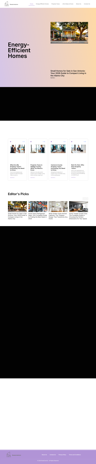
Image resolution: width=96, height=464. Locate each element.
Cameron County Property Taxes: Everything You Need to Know (58, 167)
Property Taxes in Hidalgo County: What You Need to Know (37, 167)
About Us (78, 4)
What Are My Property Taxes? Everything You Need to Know (17, 167)
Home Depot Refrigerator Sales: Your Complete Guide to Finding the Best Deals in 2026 (37, 216)
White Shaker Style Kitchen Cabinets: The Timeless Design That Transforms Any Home (58, 216)
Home (31, 4)
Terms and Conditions (75, 454)
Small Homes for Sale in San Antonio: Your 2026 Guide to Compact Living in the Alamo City (68, 73)
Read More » (53, 77)
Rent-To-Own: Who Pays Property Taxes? (77, 166)
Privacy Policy (62, 454)
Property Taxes (56, 4)
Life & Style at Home (67, 4)
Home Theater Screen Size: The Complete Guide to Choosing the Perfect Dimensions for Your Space (78, 216)
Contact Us (87, 4)
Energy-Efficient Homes (42, 4)
